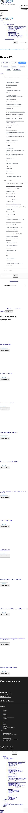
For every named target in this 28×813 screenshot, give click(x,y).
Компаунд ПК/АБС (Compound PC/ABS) (14, 263)
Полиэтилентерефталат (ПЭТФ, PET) (14, 233)
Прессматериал (9, 260)
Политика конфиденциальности (7, 748)
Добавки (8, 92)
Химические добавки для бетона (13, 124)
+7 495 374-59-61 (24, 8)
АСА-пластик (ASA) (10, 211)
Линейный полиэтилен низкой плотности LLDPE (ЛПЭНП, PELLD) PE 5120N (12, 638)
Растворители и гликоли (11, 142)
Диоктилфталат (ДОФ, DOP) (12, 236)
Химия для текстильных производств (14, 104)
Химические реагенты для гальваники (14, 118)
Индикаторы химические (11, 85)
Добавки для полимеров (11, 242)
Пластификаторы (9, 148)
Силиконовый (17, 69)
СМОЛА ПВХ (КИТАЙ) (6, 520)
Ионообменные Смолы (11, 99)
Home (1, 49)
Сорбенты (8, 166)
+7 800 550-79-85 (24, 5)
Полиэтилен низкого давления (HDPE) (16, 27)
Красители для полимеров (11, 245)
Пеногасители (21, 49)
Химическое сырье (9, 39)
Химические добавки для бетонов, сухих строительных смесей (15, 122)
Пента (8, 69)
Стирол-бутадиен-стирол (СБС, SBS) (14, 222)
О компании (5, 708)
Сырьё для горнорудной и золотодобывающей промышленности (14, 96)
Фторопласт (8, 253)
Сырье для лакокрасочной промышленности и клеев (15, 137)
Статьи (4, 713)
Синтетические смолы (11, 250)
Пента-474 (14, 66)
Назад (6, 757)
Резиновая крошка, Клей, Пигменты (10, 734)
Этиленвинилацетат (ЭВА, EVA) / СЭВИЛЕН (15, 206)
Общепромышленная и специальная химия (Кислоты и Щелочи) (15, 151)
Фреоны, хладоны (10, 173)
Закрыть (2, 73)
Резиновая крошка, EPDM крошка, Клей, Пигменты (14, 239)
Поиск (15, 42)
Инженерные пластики (11, 258)
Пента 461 (5, 66)
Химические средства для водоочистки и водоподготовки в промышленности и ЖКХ (15, 111)
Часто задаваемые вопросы (8, 717)
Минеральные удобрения (11, 130)
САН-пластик (9, 265)
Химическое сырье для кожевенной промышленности (13, 107)
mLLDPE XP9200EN (5, 550)
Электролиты (9, 171)
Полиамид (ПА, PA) (10, 214)
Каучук (7, 216)
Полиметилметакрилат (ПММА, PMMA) (14, 227)
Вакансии (5, 715)
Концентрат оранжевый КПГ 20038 (9, 461)
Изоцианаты (8, 127)
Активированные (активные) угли (13, 90)
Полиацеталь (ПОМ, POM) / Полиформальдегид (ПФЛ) (12, 230)
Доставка (5, 711)
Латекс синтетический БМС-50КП (8, 432)
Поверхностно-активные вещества (13, 176)
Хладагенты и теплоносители (12, 101)
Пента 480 (22, 66)
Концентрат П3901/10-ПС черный (8, 667)
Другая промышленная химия (12, 82)
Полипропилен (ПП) (12, 29)
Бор (7, 255)
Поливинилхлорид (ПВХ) (13, 33)
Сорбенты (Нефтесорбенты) (12, 140)
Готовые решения (10, 158)
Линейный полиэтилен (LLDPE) (15, 28)
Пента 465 (22, 62)
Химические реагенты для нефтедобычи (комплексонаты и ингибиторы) (14, 115)
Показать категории (14, 281)
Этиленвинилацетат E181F (7, 403)
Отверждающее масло (5, 344)
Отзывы (4, 714)
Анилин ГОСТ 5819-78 (6, 373)
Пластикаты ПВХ (12, 34)
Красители (8, 87)
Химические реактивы (11, 79)
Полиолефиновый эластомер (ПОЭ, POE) (15, 219)
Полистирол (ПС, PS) (12, 30)
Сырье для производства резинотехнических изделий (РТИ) (15, 133)
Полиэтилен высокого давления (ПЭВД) (17, 26)
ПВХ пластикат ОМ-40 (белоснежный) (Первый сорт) (13, 608)
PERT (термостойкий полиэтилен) (15, 35)
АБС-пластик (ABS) (12, 32)
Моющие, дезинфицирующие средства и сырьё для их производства (15, 155)
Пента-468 (5, 62)
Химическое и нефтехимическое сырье (10, 49)
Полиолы (8, 145)
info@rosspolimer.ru (24, 6)
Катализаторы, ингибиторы (12, 163)
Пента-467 (14, 62)
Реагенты (8, 160)
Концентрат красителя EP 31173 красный (10, 579)
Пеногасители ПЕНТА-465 (14, 308)
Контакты (5, 710)
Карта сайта (5, 718)
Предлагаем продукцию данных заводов (14, 804)
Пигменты (8, 247)
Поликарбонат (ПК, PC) (11, 224)
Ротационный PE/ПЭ (10, 209)
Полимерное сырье (9, 24)
